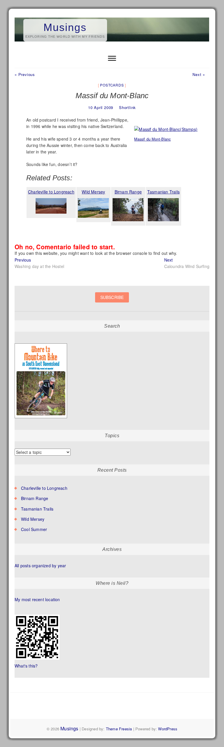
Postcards (112, 84)
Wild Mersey (32, 519)
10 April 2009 (100, 107)
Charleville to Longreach (44, 488)
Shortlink (127, 107)
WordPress (167, 729)
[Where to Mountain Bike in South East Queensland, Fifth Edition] (41, 344)
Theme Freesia (119, 729)
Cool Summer (34, 529)
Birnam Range (34, 498)
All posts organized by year (40, 565)
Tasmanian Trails (37, 509)
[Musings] (112, 18)
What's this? (26, 666)
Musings (65, 27)
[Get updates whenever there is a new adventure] (112, 301)
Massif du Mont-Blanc (152, 139)
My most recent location (37, 599)
